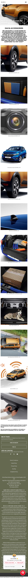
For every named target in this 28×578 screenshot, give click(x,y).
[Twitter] (14, 454)
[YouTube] (17, 454)
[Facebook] (11, 454)
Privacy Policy (14, 466)
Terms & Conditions (14, 460)
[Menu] (26, 2)
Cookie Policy (14, 463)
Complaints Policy (14, 471)
